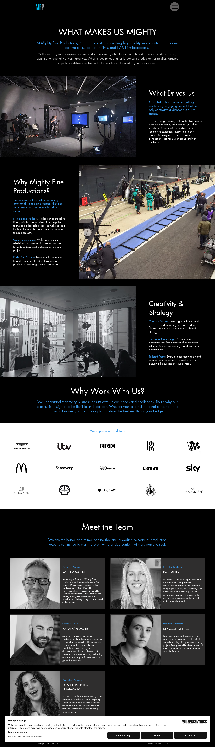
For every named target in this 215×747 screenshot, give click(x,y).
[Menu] (174, 6)
